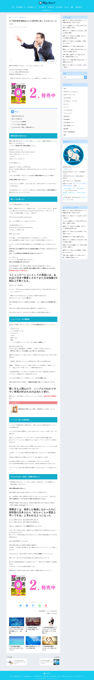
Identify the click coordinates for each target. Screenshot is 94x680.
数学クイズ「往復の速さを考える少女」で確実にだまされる (75, 61)
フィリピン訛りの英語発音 (19, 124)
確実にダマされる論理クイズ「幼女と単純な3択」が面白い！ (75, 246)
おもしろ (67, 7)
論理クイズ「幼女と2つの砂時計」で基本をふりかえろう (74, 42)
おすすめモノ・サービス (70, 101)
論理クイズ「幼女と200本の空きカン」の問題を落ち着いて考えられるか (74, 21)
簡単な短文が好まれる (18, 116)
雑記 (72, 7)
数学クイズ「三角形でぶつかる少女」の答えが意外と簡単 (75, 32)
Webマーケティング (69, 94)
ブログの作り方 (42, 7)
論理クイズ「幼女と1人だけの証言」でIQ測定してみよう (74, 232)
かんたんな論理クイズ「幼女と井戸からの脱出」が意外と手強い (75, 26)
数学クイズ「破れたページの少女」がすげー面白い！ (75, 66)
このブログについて (47, 10)
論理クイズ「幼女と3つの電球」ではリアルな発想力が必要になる (74, 37)
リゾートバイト (68, 113)
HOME (47, 673)
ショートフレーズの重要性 (19, 121)
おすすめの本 (59, 7)
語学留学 (55, 613)
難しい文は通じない (17, 118)
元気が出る (51, 7)
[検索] (85, 77)
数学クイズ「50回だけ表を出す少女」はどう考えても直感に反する (75, 50)
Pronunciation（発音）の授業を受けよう (23, 127)
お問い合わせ (78, 7)
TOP (13, 7)
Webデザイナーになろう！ (71, 91)
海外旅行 (66, 128)
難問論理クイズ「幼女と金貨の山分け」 (74, 46)
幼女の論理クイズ (20, 7)
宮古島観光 (67, 119)
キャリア (66, 107)
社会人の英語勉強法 (52, 611)
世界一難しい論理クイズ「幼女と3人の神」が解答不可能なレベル (74, 55)
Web (65, 88)
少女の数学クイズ (31, 7)
